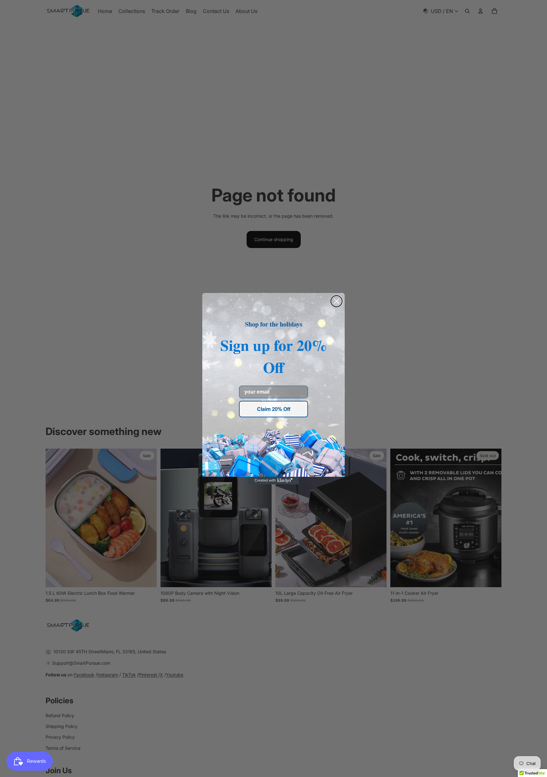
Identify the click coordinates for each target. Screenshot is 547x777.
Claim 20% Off (273, 409)
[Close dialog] (336, 301)
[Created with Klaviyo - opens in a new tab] (273, 480)
